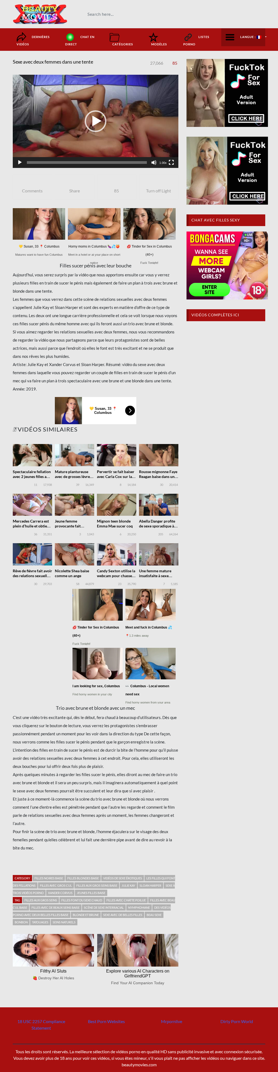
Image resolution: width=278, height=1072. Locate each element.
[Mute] (154, 162)
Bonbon (21, 922)
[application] (95, 121)
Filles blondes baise (83, 878)
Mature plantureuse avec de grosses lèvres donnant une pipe (73, 476)
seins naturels (64, 922)
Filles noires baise (48, 878)
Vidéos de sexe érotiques (122, 878)
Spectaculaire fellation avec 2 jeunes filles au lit (32, 476)
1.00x (163, 162)
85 (174, 62)
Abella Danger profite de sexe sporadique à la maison (158, 526)
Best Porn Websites (106, 1021)
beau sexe (154, 915)
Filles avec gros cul (56, 885)
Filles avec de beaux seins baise (55, 907)
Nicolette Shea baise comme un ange (72, 573)
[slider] (87, 162)
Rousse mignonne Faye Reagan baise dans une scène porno (158, 476)
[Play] (20, 162)
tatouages (40, 922)
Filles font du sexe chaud (81, 900)
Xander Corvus (60, 893)
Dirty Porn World (236, 1021)
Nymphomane (139, 907)
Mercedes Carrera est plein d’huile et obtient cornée (31, 526)
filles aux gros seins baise (96, 885)
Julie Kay (128, 885)
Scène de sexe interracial (104, 907)
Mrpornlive (171, 1021)
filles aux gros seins (40, 900)
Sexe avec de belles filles (122, 915)
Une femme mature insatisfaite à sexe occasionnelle (155, 575)
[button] (95, 121)
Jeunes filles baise (91, 893)
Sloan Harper (150, 885)
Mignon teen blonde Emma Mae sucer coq (115, 523)
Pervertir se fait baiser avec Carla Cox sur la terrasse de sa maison (115, 476)
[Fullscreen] (171, 162)
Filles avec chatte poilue (126, 900)
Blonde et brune (86, 915)
